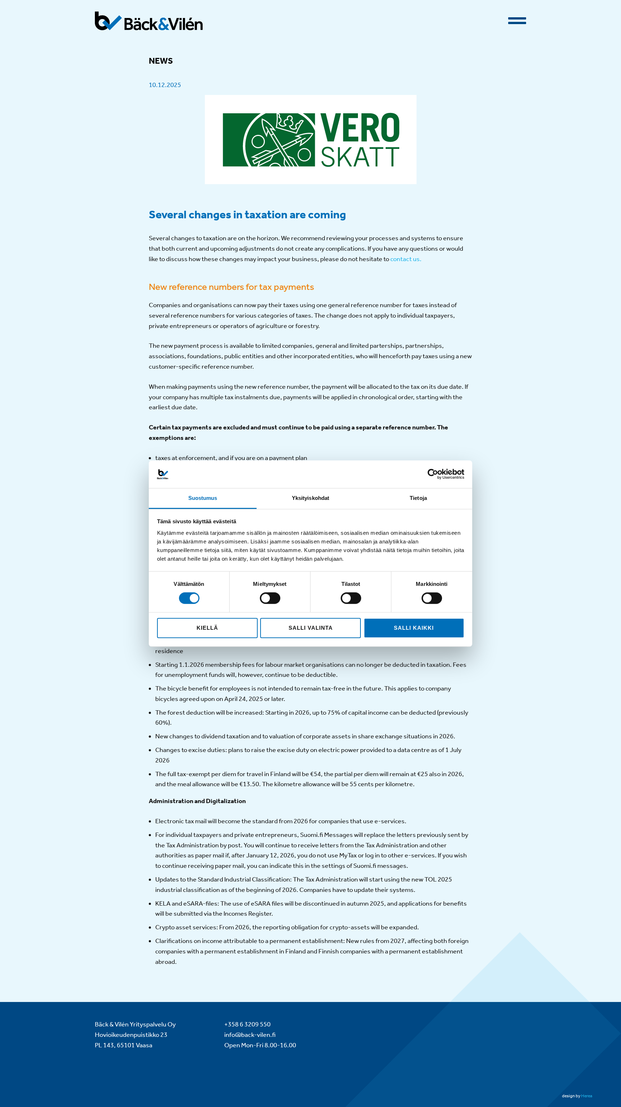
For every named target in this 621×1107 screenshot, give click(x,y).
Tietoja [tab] (418, 498)
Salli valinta (311, 628)
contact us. (406, 259)
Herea (586, 1095)
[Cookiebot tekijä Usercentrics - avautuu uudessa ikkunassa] (432, 474)
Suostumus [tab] (202, 498)
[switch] (270, 598)
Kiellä (207, 628)
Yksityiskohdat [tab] (310, 498)
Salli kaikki (414, 628)
